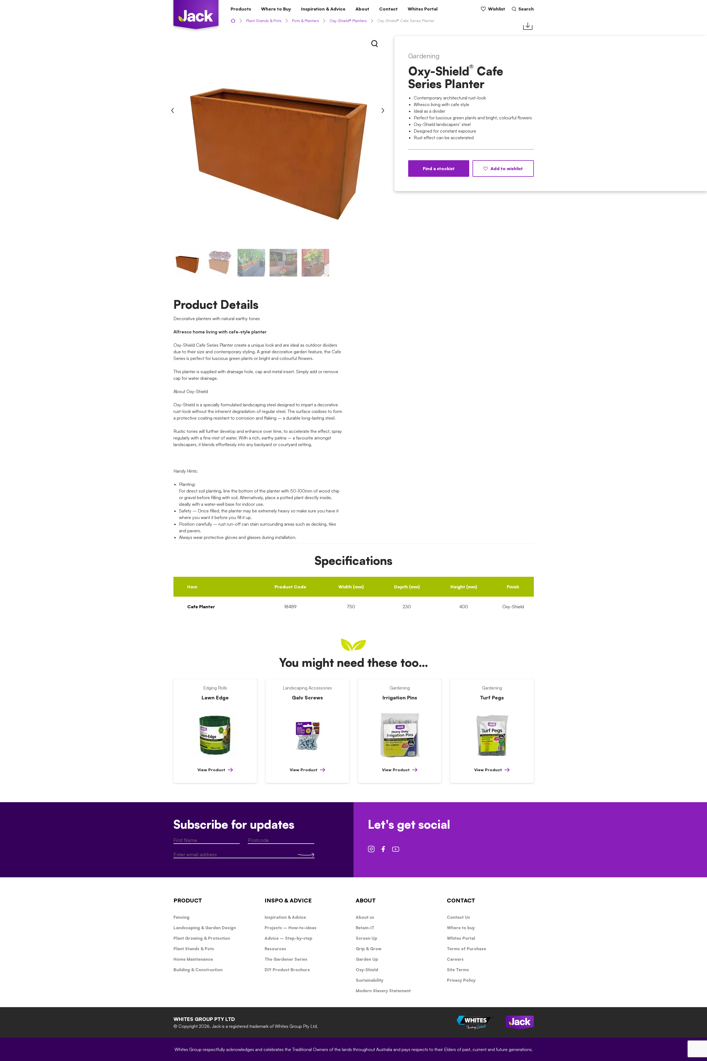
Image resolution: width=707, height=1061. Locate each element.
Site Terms (458, 969)
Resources (275, 948)
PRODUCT (187, 900)
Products (241, 9)
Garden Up (367, 959)
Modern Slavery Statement (383, 990)
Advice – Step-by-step (288, 938)
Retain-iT (365, 927)
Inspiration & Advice (323, 9)
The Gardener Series (286, 959)
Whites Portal (422, 9)
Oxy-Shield (367, 969)
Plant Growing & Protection (201, 938)
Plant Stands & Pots (263, 20)
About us (365, 917)
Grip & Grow (368, 948)
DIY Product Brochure (287, 969)
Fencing (181, 917)
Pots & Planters (305, 20)
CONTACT (461, 900)
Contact (388, 9)
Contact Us (458, 917)
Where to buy (461, 927)
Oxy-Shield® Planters (348, 20)
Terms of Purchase (466, 948)
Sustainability (369, 980)
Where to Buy (276, 9)
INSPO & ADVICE (288, 900)
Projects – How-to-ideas (290, 927)
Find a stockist (439, 168)
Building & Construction (198, 969)
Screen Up (366, 938)
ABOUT (366, 900)
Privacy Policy (461, 980)
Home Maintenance (193, 959)
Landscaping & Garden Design (204, 927)
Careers (455, 959)
